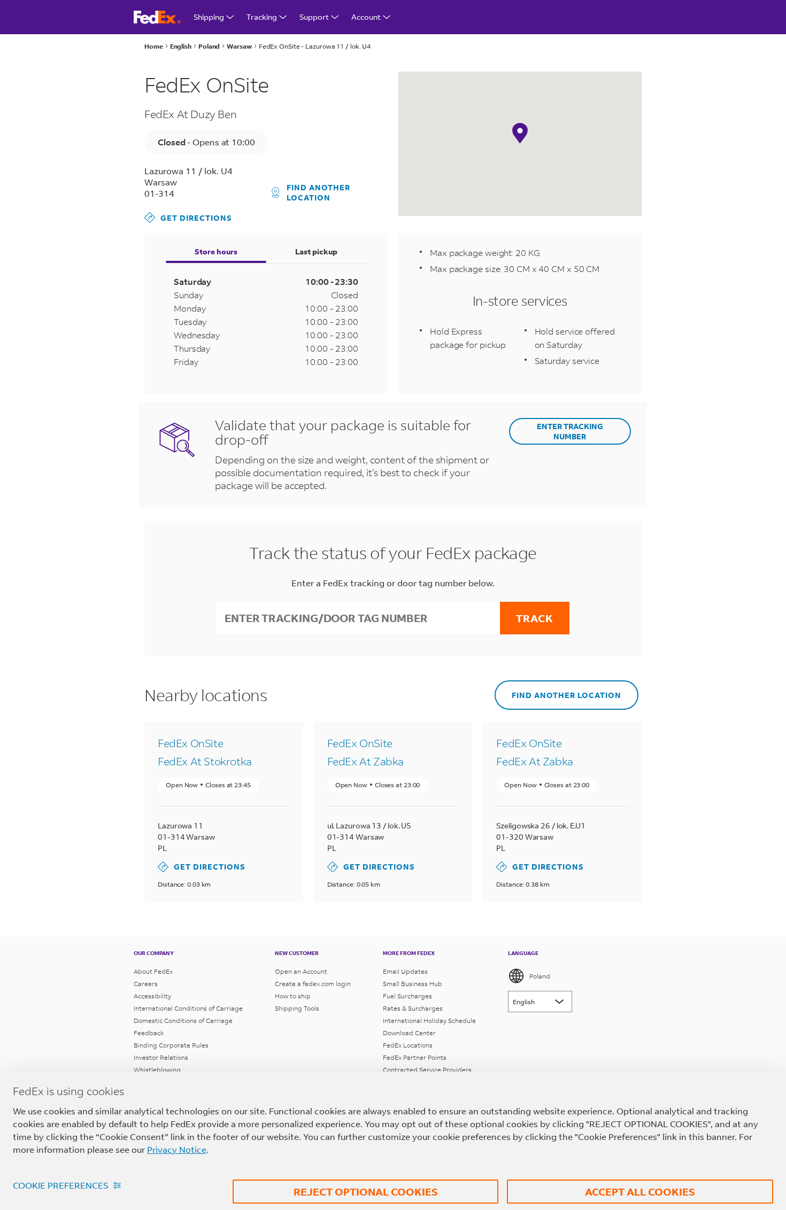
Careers (146, 984)
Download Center (409, 1033)
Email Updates (405, 971)
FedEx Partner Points (414, 1057)
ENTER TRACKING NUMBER (570, 431)
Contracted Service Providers (427, 1070)
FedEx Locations (408, 1045)
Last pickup (316, 251)
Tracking (261, 17)
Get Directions (188, 217)
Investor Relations (161, 1057)
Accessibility (152, 996)
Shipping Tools (297, 1008)
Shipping (209, 17)
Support (314, 17)
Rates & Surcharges (413, 1008)
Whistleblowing (157, 1070)
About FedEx (153, 971)
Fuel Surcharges (407, 996)
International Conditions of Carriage (188, 1008)
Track (534, 618)
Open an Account (301, 971)
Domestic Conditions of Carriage (183, 1021)
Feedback (149, 1033)
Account (366, 17)
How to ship (293, 996)
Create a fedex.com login (313, 984)
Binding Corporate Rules (171, 1045)
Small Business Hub (412, 984)
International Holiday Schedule (429, 1021)
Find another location (318, 192)
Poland (539, 976)
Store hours (216, 251)
